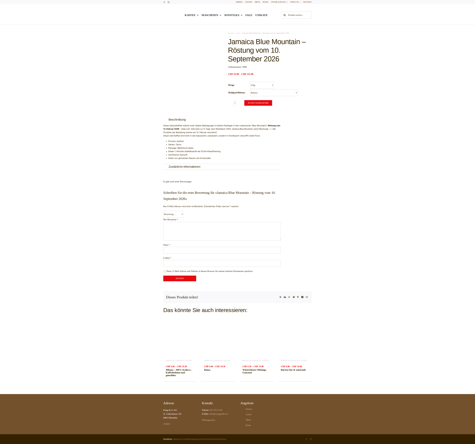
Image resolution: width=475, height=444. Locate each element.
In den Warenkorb (258, 103)
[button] (222, 120)
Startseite (231, 33)
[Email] (307, 297)
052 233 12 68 (216, 410)
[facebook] (164, 2)
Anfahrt (166, 424)
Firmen (249, 409)
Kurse (248, 425)
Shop (238, 33)
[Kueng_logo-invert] (302, 406)
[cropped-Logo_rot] (171, 7)
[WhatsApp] (289, 297)
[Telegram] (293, 297)
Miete (248, 420)
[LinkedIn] (285, 297)
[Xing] (302, 297)
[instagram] (168, 2)
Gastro (248, 414)
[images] (181, 41)
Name (166, 245)
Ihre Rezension (170, 219)
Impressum (222, 439)
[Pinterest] (298, 297)
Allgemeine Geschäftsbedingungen (186, 439)
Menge (231, 85)
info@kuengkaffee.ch (218, 414)
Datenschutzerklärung (208, 439)
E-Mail (167, 258)
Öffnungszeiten (208, 420)
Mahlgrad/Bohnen (236, 92)
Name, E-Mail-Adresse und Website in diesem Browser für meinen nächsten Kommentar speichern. (209, 271)
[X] (280, 297)
